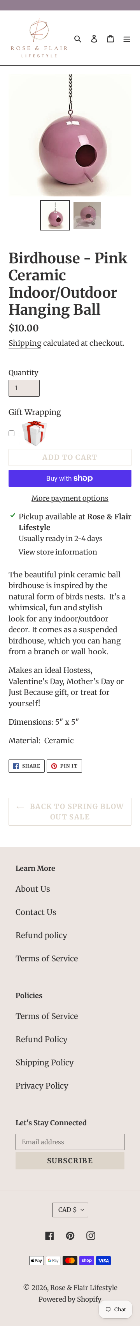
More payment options (70, 498)
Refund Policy (42, 1039)
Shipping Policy (45, 1062)
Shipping (25, 343)
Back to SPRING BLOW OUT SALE (76, 811)
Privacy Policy (42, 1085)
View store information (58, 552)
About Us (33, 889)
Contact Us (36, 912)
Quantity (23, 372)
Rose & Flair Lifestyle (83, 1287)
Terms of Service (47, 958)
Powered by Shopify (70, 1299)
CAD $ (67, 1209)
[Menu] (127, 38)
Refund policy (41, 935)
